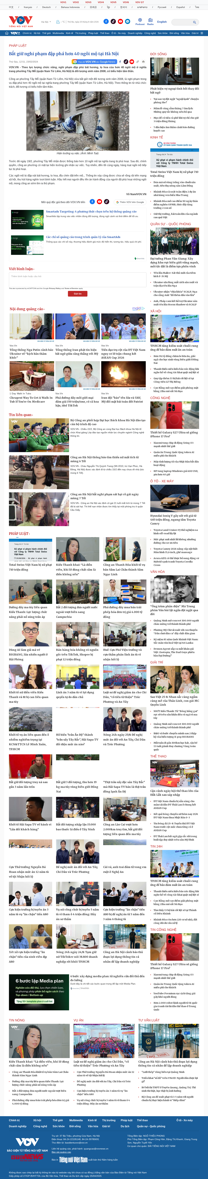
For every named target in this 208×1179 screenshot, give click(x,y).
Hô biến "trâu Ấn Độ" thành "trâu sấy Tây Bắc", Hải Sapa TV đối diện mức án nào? (77, 739)
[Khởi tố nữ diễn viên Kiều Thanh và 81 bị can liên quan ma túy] (30, 677)
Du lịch (125, 1126)
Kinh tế (69, 33)
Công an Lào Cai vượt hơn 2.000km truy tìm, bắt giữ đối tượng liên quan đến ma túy (122, 829)
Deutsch (46, 7)
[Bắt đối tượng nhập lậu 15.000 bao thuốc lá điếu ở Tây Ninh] (77, 809)
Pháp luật (93, 33)
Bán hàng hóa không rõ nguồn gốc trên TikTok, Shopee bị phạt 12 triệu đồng (77, 654)
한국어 (123, 7)
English (162, 21)
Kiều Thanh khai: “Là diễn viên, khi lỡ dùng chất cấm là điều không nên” (76, 569)
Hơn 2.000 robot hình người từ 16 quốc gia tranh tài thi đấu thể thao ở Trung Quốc (175, 1006)
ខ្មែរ (108, 7)
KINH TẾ (156, 137)
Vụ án (78, 1020)
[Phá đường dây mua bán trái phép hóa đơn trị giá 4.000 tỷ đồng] (124, 592)
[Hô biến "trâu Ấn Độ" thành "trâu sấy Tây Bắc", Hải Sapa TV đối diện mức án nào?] (77, 719)
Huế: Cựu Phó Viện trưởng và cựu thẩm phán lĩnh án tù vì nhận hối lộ (122, 654)
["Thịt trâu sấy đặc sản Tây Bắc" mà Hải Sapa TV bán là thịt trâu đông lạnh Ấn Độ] (124, 766)
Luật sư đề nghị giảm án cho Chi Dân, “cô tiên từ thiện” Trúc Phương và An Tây (124, 697)
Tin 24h (156, 846)
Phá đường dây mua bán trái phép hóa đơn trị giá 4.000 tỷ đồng (122, 612)
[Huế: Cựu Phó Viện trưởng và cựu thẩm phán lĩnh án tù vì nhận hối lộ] (124, 634)
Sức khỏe (163, 33)
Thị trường (80, 33)
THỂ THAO (158, 756)
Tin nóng (17, 1020)
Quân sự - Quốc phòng (151, 1126)
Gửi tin (78, 293)
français (28, 7)
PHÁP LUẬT (18, 45)
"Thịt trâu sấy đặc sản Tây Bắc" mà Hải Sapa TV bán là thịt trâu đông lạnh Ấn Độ (124, 786)
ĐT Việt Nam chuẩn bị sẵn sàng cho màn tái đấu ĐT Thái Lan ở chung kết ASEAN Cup (175, 805)
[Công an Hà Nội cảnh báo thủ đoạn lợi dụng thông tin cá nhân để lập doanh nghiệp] (124, 936)
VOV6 (126, 2)
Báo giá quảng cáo (61, 1152)
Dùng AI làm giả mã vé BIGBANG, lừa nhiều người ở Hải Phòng (28, 654)
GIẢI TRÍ (156, 662)
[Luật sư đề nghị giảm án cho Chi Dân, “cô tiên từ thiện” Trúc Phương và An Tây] (124, 677)
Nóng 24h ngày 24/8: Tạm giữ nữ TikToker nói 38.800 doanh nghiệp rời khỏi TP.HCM (77, 956)
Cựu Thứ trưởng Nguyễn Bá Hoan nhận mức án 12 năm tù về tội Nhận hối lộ (29, 871)
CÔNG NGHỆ (160, 398)
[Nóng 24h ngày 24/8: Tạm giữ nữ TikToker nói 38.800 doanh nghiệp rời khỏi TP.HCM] (77, 936)
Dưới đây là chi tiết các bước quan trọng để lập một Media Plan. (103, 983)
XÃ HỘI (155, 311)
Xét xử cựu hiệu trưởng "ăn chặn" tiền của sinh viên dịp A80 (28, 956)
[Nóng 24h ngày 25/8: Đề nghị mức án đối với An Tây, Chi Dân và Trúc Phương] (124, 719)
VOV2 (76, 2)
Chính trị (27, 33)
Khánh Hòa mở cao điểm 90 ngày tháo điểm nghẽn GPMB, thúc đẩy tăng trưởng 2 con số (176, 204)
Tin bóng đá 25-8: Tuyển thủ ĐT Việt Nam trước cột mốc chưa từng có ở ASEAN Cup (174, 827)
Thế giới (46, 33)
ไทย (197, 7)
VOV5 (113, 2)
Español (180, 7)
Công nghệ (150, 33)
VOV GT (139, 2)
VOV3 (88, 2)
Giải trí (195, 33)
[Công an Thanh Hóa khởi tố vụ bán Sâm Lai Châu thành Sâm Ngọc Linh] (124, 549)
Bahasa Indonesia (70, 7)
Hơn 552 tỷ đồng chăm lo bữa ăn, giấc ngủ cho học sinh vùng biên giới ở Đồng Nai (176, 359)
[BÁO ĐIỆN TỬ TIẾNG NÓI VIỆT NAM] (21, 21)
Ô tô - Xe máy (118, 33)
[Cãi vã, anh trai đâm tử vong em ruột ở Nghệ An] (124, 851)
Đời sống (174, 33)
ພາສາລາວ (142, 7)
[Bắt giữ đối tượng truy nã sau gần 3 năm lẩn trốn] (30, 766)
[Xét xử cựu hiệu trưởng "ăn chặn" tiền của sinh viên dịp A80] (30, 936)
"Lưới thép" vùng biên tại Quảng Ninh (163, 1072)
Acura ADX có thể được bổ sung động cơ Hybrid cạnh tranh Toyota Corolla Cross (176, 562)
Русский (162, 7)
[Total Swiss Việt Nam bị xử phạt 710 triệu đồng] (30, 549)
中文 (11, 7)
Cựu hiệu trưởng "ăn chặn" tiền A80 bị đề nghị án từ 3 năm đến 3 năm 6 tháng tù (124, 914)
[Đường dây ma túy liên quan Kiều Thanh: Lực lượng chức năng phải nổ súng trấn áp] (30, 592)
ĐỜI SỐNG (158, 54)
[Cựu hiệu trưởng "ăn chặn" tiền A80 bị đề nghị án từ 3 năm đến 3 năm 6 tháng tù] (124, 894)
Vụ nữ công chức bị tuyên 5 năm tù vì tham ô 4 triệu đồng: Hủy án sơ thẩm (77, 914)
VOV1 (63, 2)
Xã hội (37, 33)
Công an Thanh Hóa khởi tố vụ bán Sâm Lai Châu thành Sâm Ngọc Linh (124, 569)
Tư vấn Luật (149, 1020)
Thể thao (104, 33)
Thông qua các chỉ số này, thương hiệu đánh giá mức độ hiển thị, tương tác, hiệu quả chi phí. (94, 241)
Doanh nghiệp (135, 33)
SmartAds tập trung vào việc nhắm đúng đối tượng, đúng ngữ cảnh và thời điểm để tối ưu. (92, 216)
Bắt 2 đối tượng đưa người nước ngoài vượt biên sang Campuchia (77, 612)
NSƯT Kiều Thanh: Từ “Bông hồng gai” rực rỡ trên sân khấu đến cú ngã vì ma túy (176, 714)
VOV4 (101, 2)
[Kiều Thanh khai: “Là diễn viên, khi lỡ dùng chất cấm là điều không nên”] (77, 549)
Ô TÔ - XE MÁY (162, 481)
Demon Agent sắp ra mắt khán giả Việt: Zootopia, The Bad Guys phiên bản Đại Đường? (174, 652)
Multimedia (58, 33)
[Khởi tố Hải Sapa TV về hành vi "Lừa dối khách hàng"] (30, 809)
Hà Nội (45, 22)
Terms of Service (71, 288)
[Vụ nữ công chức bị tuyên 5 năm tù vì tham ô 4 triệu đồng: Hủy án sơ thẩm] (77, 894)
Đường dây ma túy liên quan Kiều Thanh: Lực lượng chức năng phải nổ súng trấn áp (28, 612)
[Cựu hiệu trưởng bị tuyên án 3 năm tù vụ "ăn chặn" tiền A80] (30, 894)
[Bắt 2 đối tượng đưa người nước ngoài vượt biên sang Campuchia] (77, 592)
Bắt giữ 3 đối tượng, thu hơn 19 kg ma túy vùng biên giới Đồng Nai (77, 786)
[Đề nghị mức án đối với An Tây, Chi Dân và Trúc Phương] (77, 851)
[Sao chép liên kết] (137, 61)
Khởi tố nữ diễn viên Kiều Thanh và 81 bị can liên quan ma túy (28, 697)
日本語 (93, 7)
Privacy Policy (55, 288)
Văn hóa (185, 33)
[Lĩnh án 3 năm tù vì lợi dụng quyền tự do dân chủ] (77, 677)
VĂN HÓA (157, 572)
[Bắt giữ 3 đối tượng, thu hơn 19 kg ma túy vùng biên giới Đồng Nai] (77, 766)
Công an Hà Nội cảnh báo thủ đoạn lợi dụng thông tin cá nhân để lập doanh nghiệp (123, 956)
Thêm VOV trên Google (132, 202)
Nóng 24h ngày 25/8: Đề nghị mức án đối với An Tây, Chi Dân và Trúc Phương (124, 739)
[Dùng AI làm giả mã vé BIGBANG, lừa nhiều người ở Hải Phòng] (30, 634)
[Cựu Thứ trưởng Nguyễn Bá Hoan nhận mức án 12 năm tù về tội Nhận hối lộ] (30, 851)
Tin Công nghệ (163, 929)
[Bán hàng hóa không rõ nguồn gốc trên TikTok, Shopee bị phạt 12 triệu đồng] (77, 634)
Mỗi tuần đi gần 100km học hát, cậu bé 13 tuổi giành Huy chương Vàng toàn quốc (175, 746)
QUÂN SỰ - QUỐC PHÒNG (170, 224)
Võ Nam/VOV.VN (136, 194)
